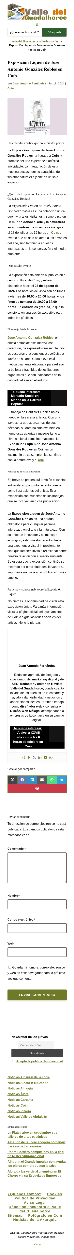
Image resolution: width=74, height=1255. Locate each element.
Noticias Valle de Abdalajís (27, 1116)
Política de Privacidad (34, 1198)
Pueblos (46, 41)
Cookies (54, 1194)
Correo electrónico (21, 919)
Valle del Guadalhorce (25, 41)
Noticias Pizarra (19, 1111)
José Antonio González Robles (30, 337)
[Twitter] (34, 758)
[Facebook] (29, 758)
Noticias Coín (17, 1105)
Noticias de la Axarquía (35, 1220)
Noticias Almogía (20, 1088)
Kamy (37, 1244)
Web (10, 943)
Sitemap (15, 1215)
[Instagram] (23, 758)
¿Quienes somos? (24, 1194)
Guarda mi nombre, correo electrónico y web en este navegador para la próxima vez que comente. (36, 973)
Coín (57, 41)
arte (41, 460)
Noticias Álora (18, 1094)
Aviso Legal (35, 1203)
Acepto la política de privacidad (39, 1061)
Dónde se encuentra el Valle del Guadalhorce (35, 1209)
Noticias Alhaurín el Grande (27, 1083)
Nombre (14, 895)
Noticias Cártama (20, 1099)
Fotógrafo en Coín (45, 1215)
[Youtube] (45, 758)
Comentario (16, 848)
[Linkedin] (40, 758)
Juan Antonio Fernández (29, 83)
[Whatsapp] (51, 758)
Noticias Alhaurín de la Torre (28, 1077)
